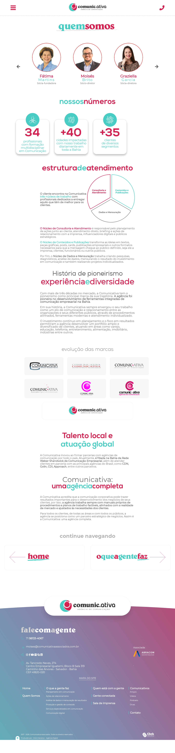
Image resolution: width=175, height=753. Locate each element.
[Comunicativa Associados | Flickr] (35, 654)
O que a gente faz (57, 688)
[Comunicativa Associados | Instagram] (27, 654)
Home (26, 688)
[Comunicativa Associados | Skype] (38, 654)
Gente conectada (104, 695)
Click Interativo (45, 738)
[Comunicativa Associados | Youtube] (32, 654)
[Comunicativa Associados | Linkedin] (41, 654)
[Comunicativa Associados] (87, 10)
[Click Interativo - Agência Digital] (148, 736)
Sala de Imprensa (104, 703)
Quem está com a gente (108, 688)
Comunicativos (139, 688)
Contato (135, 712)
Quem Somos (31, 695)
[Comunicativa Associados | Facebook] (30, 654)
